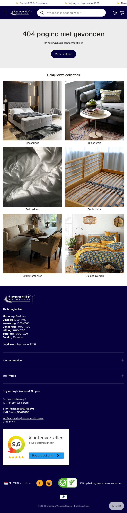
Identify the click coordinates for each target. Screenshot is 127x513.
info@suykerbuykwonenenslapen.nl (23, 418)
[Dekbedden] (32, 177)
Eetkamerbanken (32, 276)
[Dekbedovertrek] (94, 243)
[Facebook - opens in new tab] (39, 483)
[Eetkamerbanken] (32, 243)
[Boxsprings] (32, 110)
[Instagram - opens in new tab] (49, 483)
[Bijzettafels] (94, 110)
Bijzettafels (94, 143)
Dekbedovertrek (95, 276)
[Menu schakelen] (5, 12)
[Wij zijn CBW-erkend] (67, 483)
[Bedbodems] (94, 177)
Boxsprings (32, 143)
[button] (71, 12)
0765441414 (9, 421)
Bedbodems (95, 209)
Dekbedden (32, 209)
